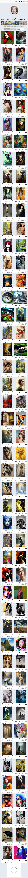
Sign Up (20, 1)
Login (15, 1)
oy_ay (4, 47)
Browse (25, 1)
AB (1, 1)
